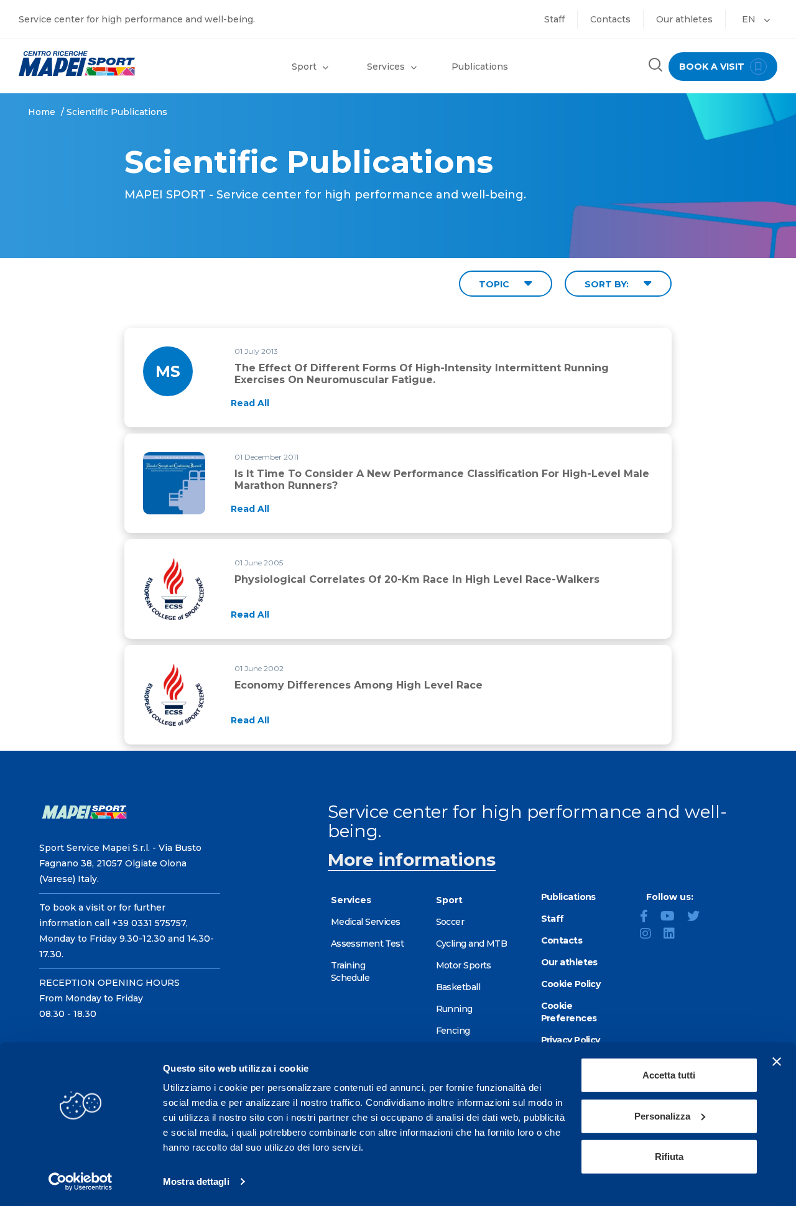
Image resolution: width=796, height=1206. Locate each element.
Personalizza (662, 1115)
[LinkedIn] (674, 934)
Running (454, 1008)
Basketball (458, 987)
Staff (554, 19)
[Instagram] (650, 934)
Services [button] (386, 66)
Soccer (450, 921)
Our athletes (684, 19)
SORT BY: (608, 284)
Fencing (453, 1030)
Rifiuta (669, 1156)
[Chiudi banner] (776, 1061)
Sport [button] (304, 66)
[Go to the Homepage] (99, 63)
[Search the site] (655, 66)
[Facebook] (649, 917)
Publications (479, 66)
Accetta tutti (668, 1075)
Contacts (610, 19)
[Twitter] (698, 917)
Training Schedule (350, 971)
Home (41, 112)
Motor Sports (463, 965)
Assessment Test (367, 943)
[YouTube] (672, 917)
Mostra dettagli (196, 1181)
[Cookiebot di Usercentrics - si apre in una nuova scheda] (80, 1181)
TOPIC (495, 284)
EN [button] (750, 19)
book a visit (713, 66)
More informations (412, 859)
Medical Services (365, 921)
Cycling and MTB (471, 943)
